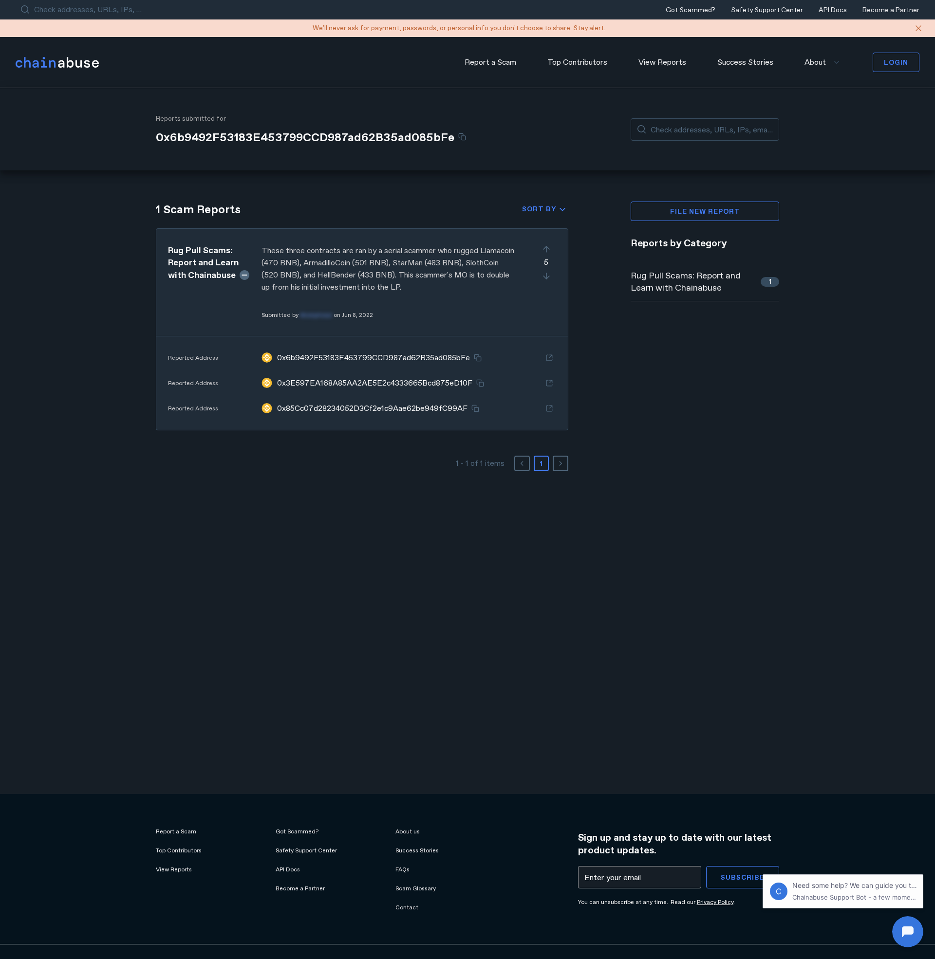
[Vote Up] (546, 249)
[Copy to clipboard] (462, 137)
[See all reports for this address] (549, 358)
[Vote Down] (546, 276)
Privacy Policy (715, 902)
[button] (362, 329)
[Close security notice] (918, 28)
